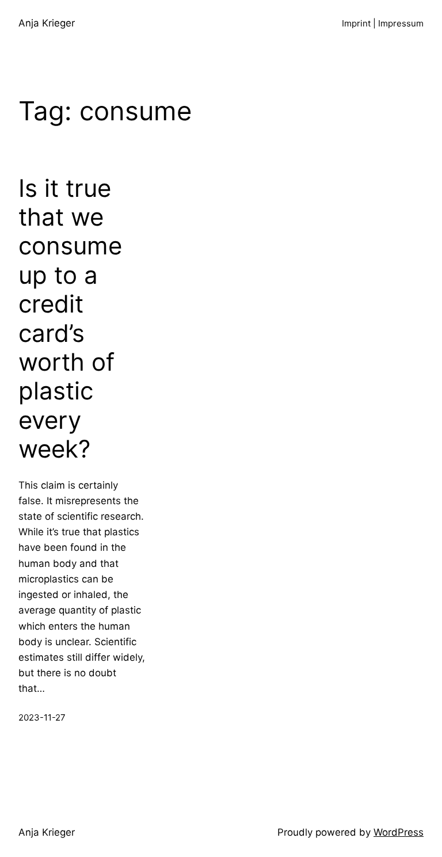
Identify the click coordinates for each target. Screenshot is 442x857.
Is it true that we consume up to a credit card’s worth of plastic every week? (70, 319)
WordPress (399, 832)
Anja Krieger (46, 23)
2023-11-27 (42, 717)
